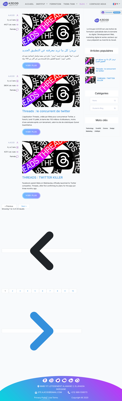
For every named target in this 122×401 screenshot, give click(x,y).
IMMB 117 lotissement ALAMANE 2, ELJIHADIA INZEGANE (62, 387)
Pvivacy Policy (40, 397)
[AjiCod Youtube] (64, 380)
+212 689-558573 (78, 392)
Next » (24, 206)
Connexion (108, 12)
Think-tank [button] (70, 4)
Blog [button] (83, 4)
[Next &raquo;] (42, 331)
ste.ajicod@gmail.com (50, 392)
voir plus (31, 66)
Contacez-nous (98, 4)
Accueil (29, 4)
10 (73, 291)
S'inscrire (117, 12)
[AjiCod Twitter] (58, 380)
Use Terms (53, 397)
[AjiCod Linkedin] (71, 380)
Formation (55, 4)
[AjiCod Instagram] (51, 380)
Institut (41, 4)
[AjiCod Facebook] (45, 380)
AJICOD (11, 15)
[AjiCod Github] (77, 380)
